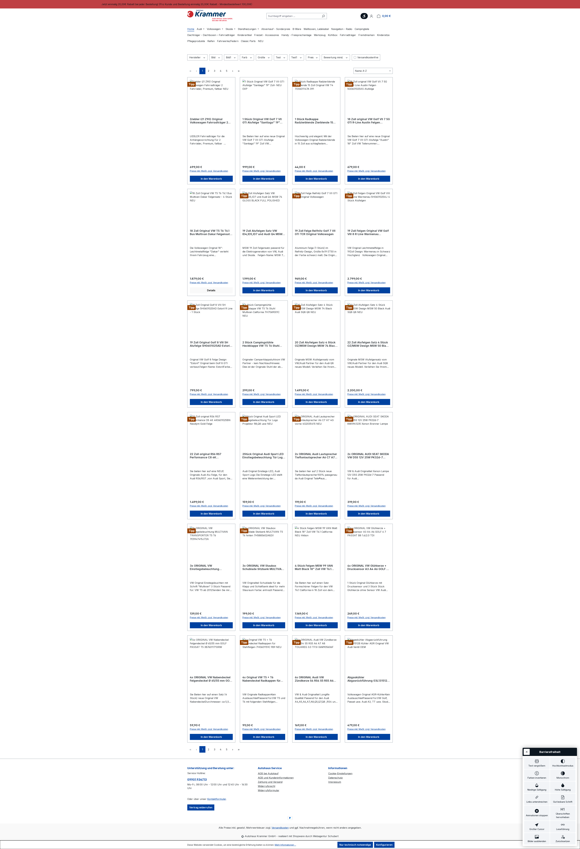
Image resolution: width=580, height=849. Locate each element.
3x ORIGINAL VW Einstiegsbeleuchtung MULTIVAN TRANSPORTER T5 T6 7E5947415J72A (211, 567)
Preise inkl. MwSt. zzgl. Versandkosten (209, 171)
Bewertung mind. (334, 57)
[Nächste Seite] (233, 71)
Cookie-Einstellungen (340, 773)
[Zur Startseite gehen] (210, 15)
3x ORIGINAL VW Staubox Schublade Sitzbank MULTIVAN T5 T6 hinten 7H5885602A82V (263, 567)
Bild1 (229, 57)
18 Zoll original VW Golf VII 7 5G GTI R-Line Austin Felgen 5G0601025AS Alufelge (368, 121)
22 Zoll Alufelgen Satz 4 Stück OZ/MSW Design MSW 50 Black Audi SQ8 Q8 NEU (368, 344)
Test (278, 57)
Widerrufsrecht (266, 786)
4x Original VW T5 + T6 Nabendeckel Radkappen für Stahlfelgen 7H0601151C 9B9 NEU (261, 679)
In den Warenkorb (211, 178)
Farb (245, 57)
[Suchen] (323, 16)
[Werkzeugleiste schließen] (527, 752)
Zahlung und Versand (270, 781)
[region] (290, 4)
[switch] (537, 763)
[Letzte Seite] (239, 71)
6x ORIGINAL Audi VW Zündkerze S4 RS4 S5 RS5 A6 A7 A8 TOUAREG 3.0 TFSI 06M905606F (314, 679)
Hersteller (195, 57)
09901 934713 (197, 779)
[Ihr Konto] (371, 16)
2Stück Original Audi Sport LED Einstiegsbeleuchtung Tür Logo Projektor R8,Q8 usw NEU (263, 455)
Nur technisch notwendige (355, 844)
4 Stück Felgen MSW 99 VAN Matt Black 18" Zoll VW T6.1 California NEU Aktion (314, 567)
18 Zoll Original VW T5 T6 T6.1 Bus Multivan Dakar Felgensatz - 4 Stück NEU (210, 232)
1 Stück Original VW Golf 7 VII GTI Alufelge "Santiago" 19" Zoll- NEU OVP (262, 121)
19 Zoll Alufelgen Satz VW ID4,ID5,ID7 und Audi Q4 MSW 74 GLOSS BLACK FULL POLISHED (262, 232)
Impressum (334, 781)
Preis (311, 57)
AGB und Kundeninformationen (276, 777)
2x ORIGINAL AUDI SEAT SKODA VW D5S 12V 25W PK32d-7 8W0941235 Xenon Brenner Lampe (368, 455)
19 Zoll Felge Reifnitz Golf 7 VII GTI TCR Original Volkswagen (315, 232)
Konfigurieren (384, 844)
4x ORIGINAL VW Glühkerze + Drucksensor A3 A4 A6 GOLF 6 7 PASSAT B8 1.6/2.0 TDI (367, 567)
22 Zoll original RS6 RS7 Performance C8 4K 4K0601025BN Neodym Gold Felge (209, 455)
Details (211, 290)
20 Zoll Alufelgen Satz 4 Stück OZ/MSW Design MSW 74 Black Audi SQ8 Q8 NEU (316, 344)
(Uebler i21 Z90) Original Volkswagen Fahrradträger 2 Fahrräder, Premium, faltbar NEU (209, 121)
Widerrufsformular (268, 790)
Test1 (294, 57)
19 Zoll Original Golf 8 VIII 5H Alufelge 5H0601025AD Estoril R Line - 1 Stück (210, 344)
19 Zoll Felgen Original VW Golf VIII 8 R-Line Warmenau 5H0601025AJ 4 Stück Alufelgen (368, 232)
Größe (262, 57)
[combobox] (293, 16)
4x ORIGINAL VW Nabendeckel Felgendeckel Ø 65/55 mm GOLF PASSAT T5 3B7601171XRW (211, 679)
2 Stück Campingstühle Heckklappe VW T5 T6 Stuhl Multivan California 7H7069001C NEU (260, 344)
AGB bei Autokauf (268, 773)
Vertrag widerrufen (200, 807)
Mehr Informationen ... (285, 845)
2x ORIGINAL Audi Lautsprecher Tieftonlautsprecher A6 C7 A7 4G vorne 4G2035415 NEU (316, 455)
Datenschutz (335, 777)
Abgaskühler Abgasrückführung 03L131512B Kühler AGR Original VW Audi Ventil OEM (368, 679)
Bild (213, 57)
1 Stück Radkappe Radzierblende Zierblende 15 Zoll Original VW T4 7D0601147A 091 (314, 121)
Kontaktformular (216, 799)
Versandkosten (280, 827)
